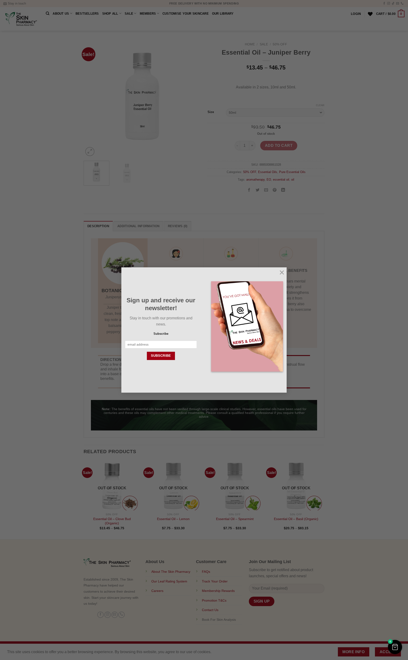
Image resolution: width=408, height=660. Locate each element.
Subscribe (160, 333)
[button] (395, 647)
